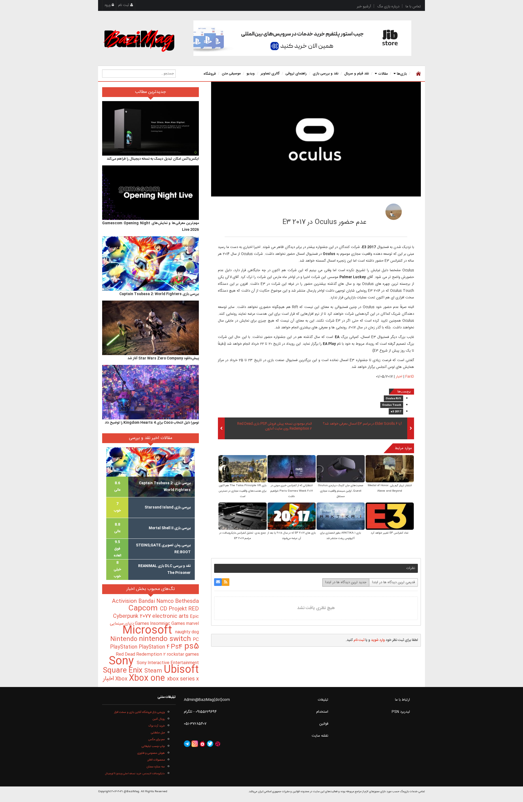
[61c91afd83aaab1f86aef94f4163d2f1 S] (291, 517)
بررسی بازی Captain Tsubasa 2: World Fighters (159, 294)
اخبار (399, 377)
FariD (359, 210)
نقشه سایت (320, 736)
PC (196, 639)
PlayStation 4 (155, 647)
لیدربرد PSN (401, 712)
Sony (123, 661)
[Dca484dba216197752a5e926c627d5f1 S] (242, 517)
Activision (125, 601)
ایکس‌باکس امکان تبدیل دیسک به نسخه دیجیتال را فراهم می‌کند (153, 159)
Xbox (122, 679)
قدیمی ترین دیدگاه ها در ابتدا (393, 582)
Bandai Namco (156, 601)
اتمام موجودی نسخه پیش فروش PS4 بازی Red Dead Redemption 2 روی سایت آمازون (274, 426)
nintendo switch (166, 639)
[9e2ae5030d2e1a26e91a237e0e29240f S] (341, 469)
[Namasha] (202, 744)
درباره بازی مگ (388, 7)
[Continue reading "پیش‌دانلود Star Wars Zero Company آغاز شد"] (150, 328)
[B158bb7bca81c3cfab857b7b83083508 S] (291, 469)
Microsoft (148, 631)
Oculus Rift (393, 399)
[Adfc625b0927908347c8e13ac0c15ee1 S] (390, 517)
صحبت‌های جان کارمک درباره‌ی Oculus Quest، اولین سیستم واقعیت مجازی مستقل (340, 491)
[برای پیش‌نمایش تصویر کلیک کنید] (316, 139)
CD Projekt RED (179, 609)
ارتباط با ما (402, 700)
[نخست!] (418, 73)
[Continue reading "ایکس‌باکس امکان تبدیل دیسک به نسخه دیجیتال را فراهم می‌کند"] (150, 128)
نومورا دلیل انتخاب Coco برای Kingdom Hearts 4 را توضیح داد (152, 423)
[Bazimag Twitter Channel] (210, 744)
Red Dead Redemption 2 (141, 654)
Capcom (144, 609)
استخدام (322, 712)
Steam (154, 671)
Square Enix (123, 671)
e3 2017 (396, 412)
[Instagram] (194, 744)
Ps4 (177, 647)
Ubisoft (181, 670)
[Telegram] (187, 744)
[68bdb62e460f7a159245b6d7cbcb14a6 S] (341, 517)
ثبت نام (124, 5)
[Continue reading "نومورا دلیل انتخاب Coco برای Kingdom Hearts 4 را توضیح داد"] (150, 392)
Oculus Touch (391, 405)
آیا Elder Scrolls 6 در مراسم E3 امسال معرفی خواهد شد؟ (362, 424)
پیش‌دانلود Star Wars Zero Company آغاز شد (163, 358)
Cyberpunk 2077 (132, 616)
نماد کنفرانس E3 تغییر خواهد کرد (389, 533)
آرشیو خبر (364, 7)
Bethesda (187, 601)
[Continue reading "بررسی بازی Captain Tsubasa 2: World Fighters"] (150, 264)
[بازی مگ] (139, 40)
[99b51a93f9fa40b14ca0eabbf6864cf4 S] (242, 469)
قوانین (323, 724)
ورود (108, 5)
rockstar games (183, 654)
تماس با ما (413, 7)
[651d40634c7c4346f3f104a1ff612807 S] (390, 469)
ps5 (191, 646)
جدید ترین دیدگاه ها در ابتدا (345, 582)
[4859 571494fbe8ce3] (393, 212)
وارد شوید (378, 640)
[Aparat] (217, 744)
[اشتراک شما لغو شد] (225, 582)
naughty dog (187, 632)
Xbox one (148, 678)
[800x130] (302, 38)
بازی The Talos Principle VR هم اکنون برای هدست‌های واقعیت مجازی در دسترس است (242, 491)
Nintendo (124, 639)
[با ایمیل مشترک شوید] (218, 582)
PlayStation (124, 647)
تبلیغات (323, 700)
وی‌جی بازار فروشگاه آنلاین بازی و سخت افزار (139, 712)
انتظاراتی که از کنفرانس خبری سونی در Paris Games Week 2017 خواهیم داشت (291, 491)
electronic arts (171, 616)
